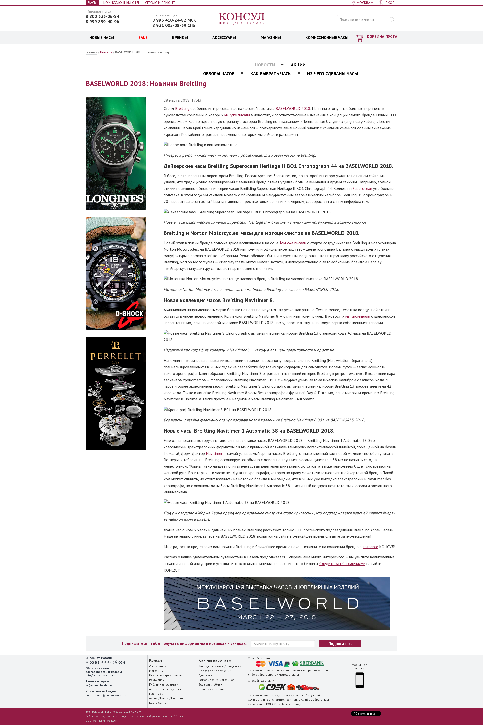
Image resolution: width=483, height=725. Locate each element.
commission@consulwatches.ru (108, 695)
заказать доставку (277, 695)
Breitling (182, 108)
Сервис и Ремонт (160, 2)
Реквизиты (156, 680)
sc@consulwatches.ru (101, 685)
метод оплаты (289, 674)
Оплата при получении (214, 671)
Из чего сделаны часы (332, 73)
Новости (106, 52)
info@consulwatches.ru (102, 675)
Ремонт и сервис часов (165, 675)
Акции (298, 65)
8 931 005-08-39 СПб (173, 25)
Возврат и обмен (210, 684)
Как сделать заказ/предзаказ (219, 666)
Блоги (164, 698)
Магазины (156, 671)
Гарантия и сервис (211, 689)
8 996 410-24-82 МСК (174, 20)
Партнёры (156, 693)
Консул (242, 19)
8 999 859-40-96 (102, 21)
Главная (91, 52)
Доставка (205, 675)
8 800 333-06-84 (102, 16)
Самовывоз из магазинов (216, 680)
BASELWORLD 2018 (293, 108)
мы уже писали (237, 114)
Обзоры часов (219, 73)
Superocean (362, 188)
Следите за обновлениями (342, 563)
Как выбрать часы (271, 73)
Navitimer (214, 453)
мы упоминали (357, 316)
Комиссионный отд (121, 2)
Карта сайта (157, 702)
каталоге (370, 546)
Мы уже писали (293, 242)
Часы (92, 2)
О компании (157, 666)
